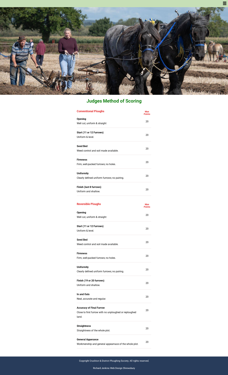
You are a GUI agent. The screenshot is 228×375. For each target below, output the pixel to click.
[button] (114, 3)
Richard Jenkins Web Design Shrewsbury (114, 368)
